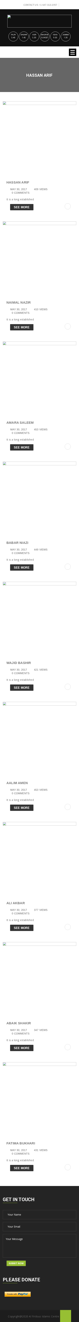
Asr (34, 35)
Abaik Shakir (18, 1023)
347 (41, 1030)
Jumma (65, 35)
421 (41, 669)
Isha (55, 35)
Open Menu (72, 52)
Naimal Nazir (18, 302)
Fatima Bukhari (20, 1143)
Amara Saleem (20, 422)
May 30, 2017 (18, 189)
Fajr (13, 35)
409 (41, 189)
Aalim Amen (17, 783)
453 (41, 429)
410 (41, 309)
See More (22, 207)
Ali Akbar (15, 903)
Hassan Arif (17, 182)
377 (41, 909)
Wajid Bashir (18, 663)
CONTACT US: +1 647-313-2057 (40, 5)
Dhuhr (24, 35)
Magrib (45, 35)
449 (41, 549)
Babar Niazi (17, 543)
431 (41, 1150)
